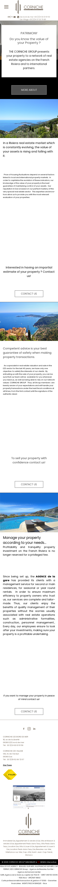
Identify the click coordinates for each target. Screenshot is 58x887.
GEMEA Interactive (48, 862)
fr (12, 17)
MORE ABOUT (29, 90)
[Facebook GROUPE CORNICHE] (29, 797)
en (9, 17)
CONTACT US (29, 293)
